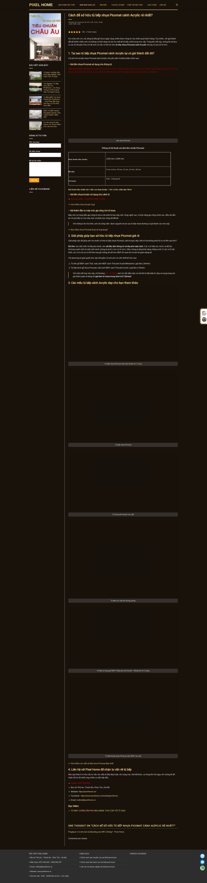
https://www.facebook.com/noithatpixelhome (99, 796)
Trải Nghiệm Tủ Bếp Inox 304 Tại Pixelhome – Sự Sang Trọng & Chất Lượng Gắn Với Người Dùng (51, 88)
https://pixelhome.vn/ (87, 792)
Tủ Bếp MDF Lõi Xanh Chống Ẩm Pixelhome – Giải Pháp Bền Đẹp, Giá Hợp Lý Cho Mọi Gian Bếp (51, 101)
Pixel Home (41, 5)
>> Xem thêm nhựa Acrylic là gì (81, 204)
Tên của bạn (34, 142)
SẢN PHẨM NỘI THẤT (66, 5)
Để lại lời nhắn (35, 161)
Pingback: (72, 832)
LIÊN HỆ (162, 5)
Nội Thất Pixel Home (95, 22)
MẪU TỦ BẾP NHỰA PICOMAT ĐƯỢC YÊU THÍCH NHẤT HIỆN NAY (52, 114)
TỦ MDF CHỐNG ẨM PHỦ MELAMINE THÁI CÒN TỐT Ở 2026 (51, 75)
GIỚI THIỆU (152, 5)
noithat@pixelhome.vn (86, 800)
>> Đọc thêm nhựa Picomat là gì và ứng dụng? (88, 230)
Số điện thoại (34, 151)
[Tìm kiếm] (177, 5)
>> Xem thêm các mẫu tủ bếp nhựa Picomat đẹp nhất (90, 763)
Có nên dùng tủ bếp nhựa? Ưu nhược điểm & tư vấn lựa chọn (52, 124)
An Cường (138, 364)
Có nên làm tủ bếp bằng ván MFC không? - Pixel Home (100, 832)
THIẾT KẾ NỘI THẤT (135, 5)
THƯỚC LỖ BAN (117, 5)
